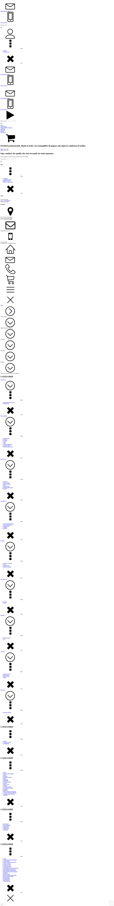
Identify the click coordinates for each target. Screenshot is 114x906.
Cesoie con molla (6, 863)
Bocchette (5, 776)
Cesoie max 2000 (6, 864)
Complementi (6, 743)
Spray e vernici (6, 676)
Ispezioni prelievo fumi (8, 446)
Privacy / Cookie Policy (8, 182)
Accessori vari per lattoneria (9, 793)
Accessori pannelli (7, 742)
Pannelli (5, 741)
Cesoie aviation (6, 861)
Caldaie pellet (6, 828)
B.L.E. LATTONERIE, (5, 200)
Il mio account (6, 51)
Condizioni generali (7, 179)
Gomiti (4, 772)
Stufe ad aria (5, 823)
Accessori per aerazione (8, 787)
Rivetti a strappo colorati (8, 876)
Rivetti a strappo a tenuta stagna (9, 875)
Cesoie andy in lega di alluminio (10, 859)
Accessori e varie (6, 674)
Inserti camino (6, 826)
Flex (4, 639)
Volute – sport (6, 784)
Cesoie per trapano (7, 865)
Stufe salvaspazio (6, 825)
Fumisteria (5, 795)
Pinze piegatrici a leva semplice (9, 870)
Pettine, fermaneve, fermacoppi (9, 791)
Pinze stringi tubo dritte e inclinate (10, 871)
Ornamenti (5, 789)
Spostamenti (5, 780)
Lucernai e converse (7, 786)
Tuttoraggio (5, 779)
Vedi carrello (3, 132)
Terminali (5, 440)
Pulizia (4, 677)
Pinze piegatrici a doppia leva (9, 869)
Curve (4, 443)
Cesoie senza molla (7, 866)
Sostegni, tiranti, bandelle (8, 773)
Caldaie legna (6, 827)
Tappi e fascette (6, 482)
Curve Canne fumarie (7, 524)
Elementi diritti (6, 438)
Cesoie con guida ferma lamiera (9, 862)
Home (2, 149)
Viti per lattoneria (6, 881)
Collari (4, 774)
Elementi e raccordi (7, 566)
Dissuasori (5, 790)
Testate (4, 778)
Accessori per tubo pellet (8, 523)
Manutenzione (6, 403)
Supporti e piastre (6, 445)
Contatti (4, 50)
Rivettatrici (5, 872)
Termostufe (5, 829)
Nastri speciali (6, 675)
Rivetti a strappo (6, 874)
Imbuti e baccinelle (7, 782)
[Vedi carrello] (57, 138)
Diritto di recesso (6, 180)
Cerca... (2, 25)
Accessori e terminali (7, 563)
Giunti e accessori (7, 637)
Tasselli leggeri (6, 880)
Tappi (4, 442)
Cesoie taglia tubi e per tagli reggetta (10, 868)
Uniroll (4, 603)
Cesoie (4, 858)
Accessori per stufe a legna (8, 402)
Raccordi (5, 439)
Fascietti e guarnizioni (7, 444)
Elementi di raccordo (7, 777)
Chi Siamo (5, 178)
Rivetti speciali (6, 877)
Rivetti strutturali (6, 878)
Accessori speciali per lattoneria (9, 792)
